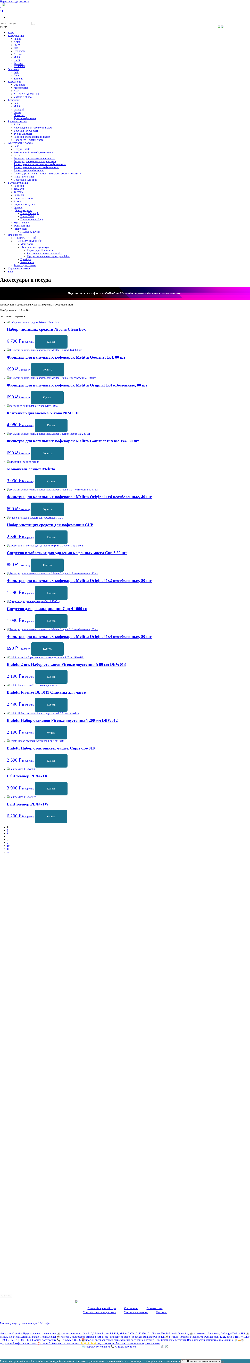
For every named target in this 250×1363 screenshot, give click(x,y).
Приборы (25, 259)
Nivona (18, 54)
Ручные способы (17, 121)
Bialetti (17, 124)
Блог (10, 271)
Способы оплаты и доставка (99, 1312)
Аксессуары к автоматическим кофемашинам (40, 164)
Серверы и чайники (25, 179)
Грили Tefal (27, 216)
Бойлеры (19, 194)
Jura (16, 47)
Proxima (18, 63)
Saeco (17, 44)
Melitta (17, 57)
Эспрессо (13, 69)
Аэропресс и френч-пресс (28, 139)
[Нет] (222, 1361)
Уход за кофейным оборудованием (33, 152)
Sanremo (18, 78)
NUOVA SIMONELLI (26, 93)
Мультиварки (21, 222)
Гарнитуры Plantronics (40, 250)
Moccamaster (21, 87)
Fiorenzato (19, 115)
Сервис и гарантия (19, 268)
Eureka (17, 112)
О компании (131, 1308)
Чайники (19, 185)
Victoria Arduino (23, 96)
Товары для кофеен (25, 265)
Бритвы (18, 207)
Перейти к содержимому (14, 1)
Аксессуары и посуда (20, 142)
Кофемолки (14, 100)
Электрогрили (23, 210)
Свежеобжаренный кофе (102, 1308)
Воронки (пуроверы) (26, 130)
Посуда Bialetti (22, 149)
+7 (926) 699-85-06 (123, 1346)
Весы (17, 155)
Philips (17, 38)
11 (8, 848)
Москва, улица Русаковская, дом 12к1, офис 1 (26, 1323)
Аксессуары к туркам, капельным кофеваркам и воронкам (47, 173)
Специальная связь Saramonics (44, 253)
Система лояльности (136, 1312)
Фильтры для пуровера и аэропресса (35, 161)
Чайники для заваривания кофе (32, 136)
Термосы (19, 188)
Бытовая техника (18, 182)
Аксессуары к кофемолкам (29, 170)
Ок (183, 1361)
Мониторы (26, 244)
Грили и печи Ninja (31, 219)
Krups (17, 41)
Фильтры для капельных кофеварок (34, 158)
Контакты (161, 1312)
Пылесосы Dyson (30, 231)
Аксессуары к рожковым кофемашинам (36, 167)
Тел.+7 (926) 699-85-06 (235, 26)
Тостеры (18, 191)
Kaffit (17, 60)
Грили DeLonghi (29, 213)
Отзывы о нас (155, 1308)
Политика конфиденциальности (18, 1353)
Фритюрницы (22, 225)
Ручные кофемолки (25, 118)
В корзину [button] (28, 341)
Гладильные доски (24, 204)
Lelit (16, 72)
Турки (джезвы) (23, 133)
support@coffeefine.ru (95, 1346)
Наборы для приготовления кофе (33, 127)
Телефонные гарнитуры (35, 247)
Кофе (11, 32)
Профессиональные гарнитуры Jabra (48, 256)
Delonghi (19, 109)
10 (8, 845)
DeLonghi (19, 51)
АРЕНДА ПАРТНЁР (26, 237)
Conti (17, 75)
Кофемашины (16, 35)
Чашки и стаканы (24, 176)
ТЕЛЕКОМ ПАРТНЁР (28, 240)
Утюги (17, 201)
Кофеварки (14, 81)
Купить (51, 341)
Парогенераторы (23, 198)
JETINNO (19, 66)
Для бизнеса (15, 234)
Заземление (27, 262)
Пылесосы (21, 228)
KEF (16, 90)
